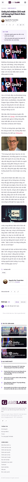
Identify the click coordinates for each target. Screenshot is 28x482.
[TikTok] (6, 420)
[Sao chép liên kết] (13, 24)
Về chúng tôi (4, 429)
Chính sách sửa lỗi (5, 452)
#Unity (3, 272)
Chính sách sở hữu (5, 454)
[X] (10, 24)
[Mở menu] (2, 2)
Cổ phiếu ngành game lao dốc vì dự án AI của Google (14, 35)
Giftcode (3, 469)
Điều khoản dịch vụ (6, 445)
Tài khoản (3, 464)
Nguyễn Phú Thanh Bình (11, 20)
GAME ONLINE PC (12, 8)
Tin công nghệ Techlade (7, 436)
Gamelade (3, 8)
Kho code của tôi (5, 471)
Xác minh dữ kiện (5, 459)
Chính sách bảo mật (6, 447)
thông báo (19, 133)
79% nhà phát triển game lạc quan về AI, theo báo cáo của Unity (15, 39)
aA (20, 24)
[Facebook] (6, 24)
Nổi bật (17, 302)
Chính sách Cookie (5, 457)
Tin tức (3, 434)
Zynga (12, 116)
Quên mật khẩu (5, 467)
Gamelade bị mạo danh (6, 462)
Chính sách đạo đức (6, 449)
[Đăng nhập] (25, 2)
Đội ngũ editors (5, 431)
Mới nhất (23, 302)
